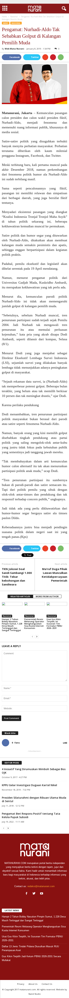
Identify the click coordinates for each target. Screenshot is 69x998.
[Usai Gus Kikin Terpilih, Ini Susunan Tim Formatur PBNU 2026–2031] (57, 609)
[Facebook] (27, 893)
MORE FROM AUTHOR (47, 596)
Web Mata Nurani (14, 48)
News (5, 23)
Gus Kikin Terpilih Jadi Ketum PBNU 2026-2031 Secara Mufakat (31, 958)
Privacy (20, 984)
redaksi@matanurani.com (41, 886)
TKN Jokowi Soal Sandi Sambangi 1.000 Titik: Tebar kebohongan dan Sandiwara (17, 576)
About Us (33, 984)
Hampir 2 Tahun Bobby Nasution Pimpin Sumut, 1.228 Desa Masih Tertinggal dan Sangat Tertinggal (12, 625)
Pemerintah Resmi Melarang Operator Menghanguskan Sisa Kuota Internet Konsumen (34, 623)
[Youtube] (42, 893)
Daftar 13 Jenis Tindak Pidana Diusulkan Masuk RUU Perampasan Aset (30, 948)
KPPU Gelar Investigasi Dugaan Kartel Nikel (29, 785)
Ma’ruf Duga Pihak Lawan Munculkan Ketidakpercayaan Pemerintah (54, 574)
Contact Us (47, 984)
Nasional (16, 23)
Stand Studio (34, 993)
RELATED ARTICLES (20, 596)
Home (4, 16)
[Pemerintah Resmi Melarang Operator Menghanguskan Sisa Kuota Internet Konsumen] (34, 609)
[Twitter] (35, 893)
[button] (63, 9)
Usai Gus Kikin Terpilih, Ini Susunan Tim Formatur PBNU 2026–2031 (54, 623)
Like (65, 742)
